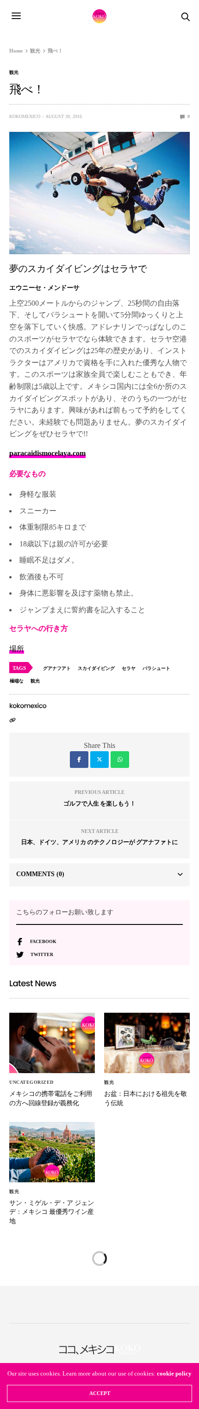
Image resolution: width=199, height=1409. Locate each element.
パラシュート (156, 668)
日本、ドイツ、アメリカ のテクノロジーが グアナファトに (99, 842)
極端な (17, 680)
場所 (16, 649)
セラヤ (129, 668)
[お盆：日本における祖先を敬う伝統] (147, 1043)
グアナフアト (57, 668)
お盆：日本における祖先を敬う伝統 (145, 1098)
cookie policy (174, 1373)
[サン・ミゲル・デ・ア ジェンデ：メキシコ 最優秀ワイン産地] (52, 1152)
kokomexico (24, 116)
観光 (14, 72)
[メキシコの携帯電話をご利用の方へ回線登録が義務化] (52, 1043)
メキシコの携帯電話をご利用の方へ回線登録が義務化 (50, 1098)
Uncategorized (31, 1082)
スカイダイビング (96, 668)
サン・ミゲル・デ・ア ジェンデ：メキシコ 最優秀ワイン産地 (51, 1212)
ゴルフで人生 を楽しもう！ (99, 803)
